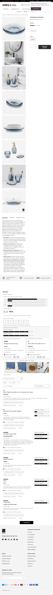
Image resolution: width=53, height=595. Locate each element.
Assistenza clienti (46, 0)
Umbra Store (30, 539)
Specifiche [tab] (12, 217)
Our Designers (31, 537)
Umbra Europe (7, 590)
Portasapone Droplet (24, 14)
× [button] (50, 2)
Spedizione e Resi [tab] (20, 217)
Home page (4, 14)
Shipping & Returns (32, 556)
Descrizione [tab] (5, 217)
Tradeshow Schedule (6, 556)
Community (30, 544)
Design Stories (31, 542)
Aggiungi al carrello (44, 47)
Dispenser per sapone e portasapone (13, 14)
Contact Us (30, 566)
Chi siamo (31, 0)
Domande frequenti (6, 558)
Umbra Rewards (31, 534)
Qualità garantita (6, 563)
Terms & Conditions (32, 547)
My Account (30, 563)
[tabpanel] (14, 246)
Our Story (30, 532)
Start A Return (31, 558)
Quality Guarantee (32, 561)
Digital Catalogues (31, 549)
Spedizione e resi (6, 561)
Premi (37, 0)
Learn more (36, 8)
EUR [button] (17, 0)
